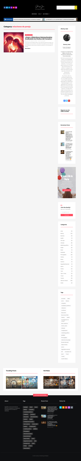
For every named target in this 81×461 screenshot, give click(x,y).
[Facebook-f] (5, 8)
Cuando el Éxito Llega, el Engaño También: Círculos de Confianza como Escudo (67, 382)
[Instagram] (11, 8)
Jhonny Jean (66, 44)
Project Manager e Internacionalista (67, 48)
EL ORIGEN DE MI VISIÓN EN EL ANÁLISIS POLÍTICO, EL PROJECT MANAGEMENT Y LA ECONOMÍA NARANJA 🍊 (69, 155)
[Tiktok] (16, 8)
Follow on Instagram (41, 395)
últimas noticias (29, 35)
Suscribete (67, 215)
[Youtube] (14, 8)
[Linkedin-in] (9, 8)
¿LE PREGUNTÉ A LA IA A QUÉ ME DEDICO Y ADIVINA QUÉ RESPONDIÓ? (69, 146)
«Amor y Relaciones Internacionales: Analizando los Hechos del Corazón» (38, 38)
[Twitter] (7, 8)
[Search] (76, 7)
